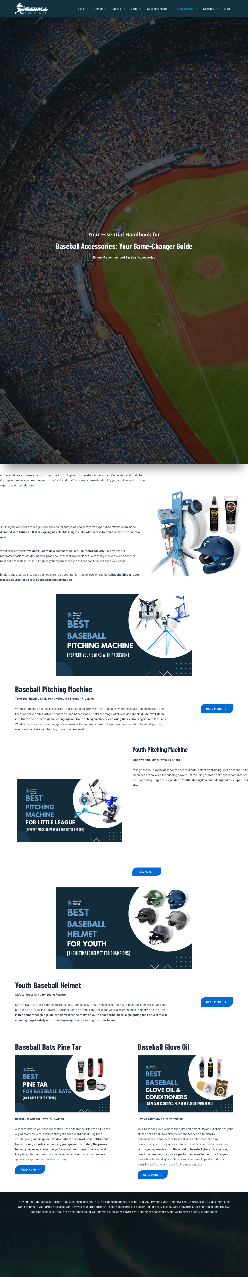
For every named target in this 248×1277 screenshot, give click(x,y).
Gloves (98, 8)
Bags (134, 8)
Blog (227, 8)
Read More (214, 708)
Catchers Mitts (157, 8)
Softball (208, 8)
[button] (86, 8)
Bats (81, 8)
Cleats (116, 8)
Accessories (185, 8)
